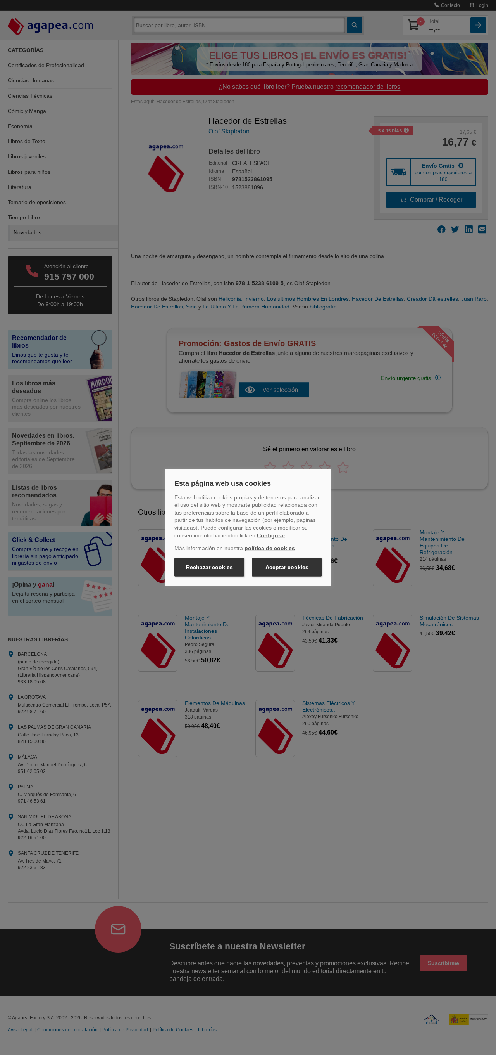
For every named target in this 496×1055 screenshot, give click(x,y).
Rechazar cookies (209, 567)
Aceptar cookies (286, 567)
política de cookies (270, 548)
